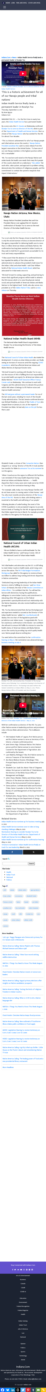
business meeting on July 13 (11, 642)
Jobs (13, 2)
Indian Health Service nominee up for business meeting (21, 821)
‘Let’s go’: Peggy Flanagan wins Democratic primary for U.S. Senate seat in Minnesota (23, 938)
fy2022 (18, 902)
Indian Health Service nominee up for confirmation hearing (23, 839)
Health (8, 872)
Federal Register (23, 1310)
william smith (28, 920)
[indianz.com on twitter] (15, 1270)
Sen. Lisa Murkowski (30, 615)
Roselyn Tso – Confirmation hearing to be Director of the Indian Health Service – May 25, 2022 (21, 719)
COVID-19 (23, 1291)
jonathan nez (7, 908)
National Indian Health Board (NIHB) (22, 339)
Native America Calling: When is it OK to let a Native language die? (22, 999)
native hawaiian (33, 908)
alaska (12, 890)
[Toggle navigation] (4, 7)
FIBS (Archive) (21, 2)
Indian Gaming (23, 1321)
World (23, 1359)
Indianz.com (27, 1384)
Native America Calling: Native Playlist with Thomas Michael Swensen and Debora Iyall (21, 947)
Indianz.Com (6, 57)
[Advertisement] (23, 32)
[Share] (12, 852)
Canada (23, 1283)
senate (5, 920)
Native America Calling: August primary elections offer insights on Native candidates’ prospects (22, 982)
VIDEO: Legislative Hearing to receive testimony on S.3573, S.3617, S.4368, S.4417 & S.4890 (21, 1040)
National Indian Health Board (21, 268)
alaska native (22, 890)
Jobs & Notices (23, 1329)
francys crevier (7, 902)
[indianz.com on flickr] (30, 1270)
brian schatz (7, 896)
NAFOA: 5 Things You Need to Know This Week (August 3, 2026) (22, 1008)
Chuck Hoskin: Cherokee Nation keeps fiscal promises (22, 1015)
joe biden (35, 902)
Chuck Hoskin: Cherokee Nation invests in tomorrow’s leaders (22, 973)
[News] (3, 3)
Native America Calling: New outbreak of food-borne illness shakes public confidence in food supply (22, 1023)
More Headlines (8, 1067)
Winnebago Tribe (29, 1375)
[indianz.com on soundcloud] (18, 1270)
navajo (5, 914)
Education (23, 1298)
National (9, 877)
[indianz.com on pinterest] (27, 1270)
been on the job (30, 407)
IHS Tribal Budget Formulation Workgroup (21, 572)
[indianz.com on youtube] (21, 1270)
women (5, 926)
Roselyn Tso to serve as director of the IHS (17, 128)
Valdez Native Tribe (23, 287)
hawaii (26, 902)
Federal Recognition (23, 1306)
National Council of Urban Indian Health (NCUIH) (20, 545)
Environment (23, 1302)
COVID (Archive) (34, 2)
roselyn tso (29, 914)
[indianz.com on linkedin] (32, 1270)
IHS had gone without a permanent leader (20, 394)
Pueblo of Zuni (35, 402)
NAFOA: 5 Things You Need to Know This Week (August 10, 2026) (22, 964)
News (8, 2)
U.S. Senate (20, 126)
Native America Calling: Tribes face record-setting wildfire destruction (21, 956)
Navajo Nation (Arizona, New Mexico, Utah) (22, 215)
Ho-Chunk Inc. (19, 1372)
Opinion (23, 1343)
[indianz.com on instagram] (24, 1270)
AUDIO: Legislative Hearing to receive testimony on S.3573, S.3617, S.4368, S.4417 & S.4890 (21, 1031)
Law (23, 1333)
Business (23, 1279)
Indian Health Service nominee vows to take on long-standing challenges (20, 828)
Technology (23, 1356)
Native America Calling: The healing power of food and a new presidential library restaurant (23, 1060)
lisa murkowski (20, 908)
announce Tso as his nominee (30, 468)
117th (4, 890)
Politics (9, 879)
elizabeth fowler (31, 896)
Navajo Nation (17, 133)
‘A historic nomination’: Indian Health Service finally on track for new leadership (21, 846)
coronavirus (18, 896)
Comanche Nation (32, 463)
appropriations (35, 890)
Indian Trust (10, 874)
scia (38, 914)
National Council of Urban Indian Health (19, 357)
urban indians (16, 920)
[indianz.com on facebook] (12, 1270)
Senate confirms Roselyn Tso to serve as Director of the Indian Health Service (23, 87)
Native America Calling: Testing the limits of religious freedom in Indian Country (22, 990)
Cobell (23, 1287)
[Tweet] (33, 852)
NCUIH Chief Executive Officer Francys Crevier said (21, 381)
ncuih (13, 914)
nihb (20, 914)
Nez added (36, 163)
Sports (23, 1351)
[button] (23, 663)
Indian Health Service (16, 121)
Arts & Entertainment (23, 1275)
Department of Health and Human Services (22, 131)
